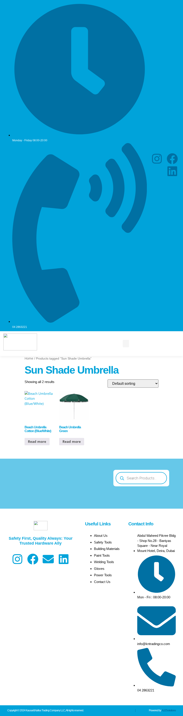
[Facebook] (172, 158)
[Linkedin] (172, 171)
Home (29, 358)
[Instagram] (156, 158)
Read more (37, 441)
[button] (126, 343)
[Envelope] (48, 559)
